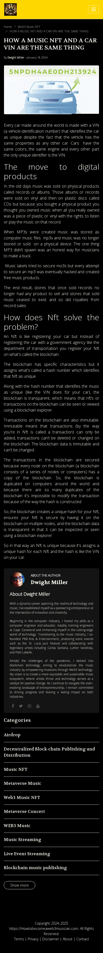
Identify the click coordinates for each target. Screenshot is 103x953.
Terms (19, 939)
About (67, 939)
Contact (82, 939)
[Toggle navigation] (93, 9)
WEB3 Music (17, 825)
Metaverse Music (22, 783)
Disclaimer (50, 939)
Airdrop (12, 735)
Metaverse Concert (24, 811)
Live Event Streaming (27, 853)
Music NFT (15, 769)
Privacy (33, 939)
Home (8, 27)
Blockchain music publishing (35, 867)
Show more (19, 885)
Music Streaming (22, 839)
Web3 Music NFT (29, 27)
